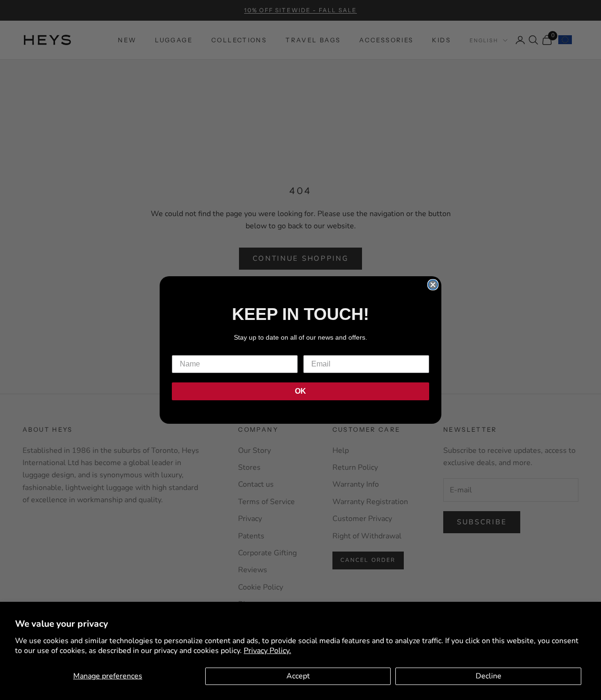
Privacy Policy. (267, 651)
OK (300, 391)
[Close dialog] (433, 284)
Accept (298, 676)
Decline (488, 676)
